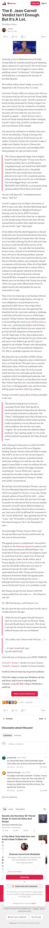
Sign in (44, 3)
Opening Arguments (25, 546)
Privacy (36, 908)
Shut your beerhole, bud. (12, 824)
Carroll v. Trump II (11, 666)
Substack (12, 923)
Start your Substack (18, 917)
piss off (31, 321)
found (31, 59)
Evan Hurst (16, 827)
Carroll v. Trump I (11, 662)
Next (41, 719)
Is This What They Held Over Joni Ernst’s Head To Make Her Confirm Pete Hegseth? (18, 839)
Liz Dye (10, 29)
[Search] (44, 809)
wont (9, 325)
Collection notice (24, 911)
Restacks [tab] (17, 735)
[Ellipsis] (46, 757)
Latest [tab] (10, 809)
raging (22, 394)
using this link (17, 683)
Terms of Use (37, 892)
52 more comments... (10, 797)
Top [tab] (4, 809)
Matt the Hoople (13, 772)
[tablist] (12, 735)
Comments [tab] (7, 735)
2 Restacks (29, 702)
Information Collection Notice (32, 894)
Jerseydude (11, 757)
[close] (42, 844)
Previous (9, 719)
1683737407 (17, 651)
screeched (33, 141)
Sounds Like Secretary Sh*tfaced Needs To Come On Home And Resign (18, 819)
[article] (24, 823)
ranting (28, 379)
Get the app (36, 917)
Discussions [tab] (20, 809)
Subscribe (35, 3)
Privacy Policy (26, 896)
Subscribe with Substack (26, 886)
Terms (42, 908)
